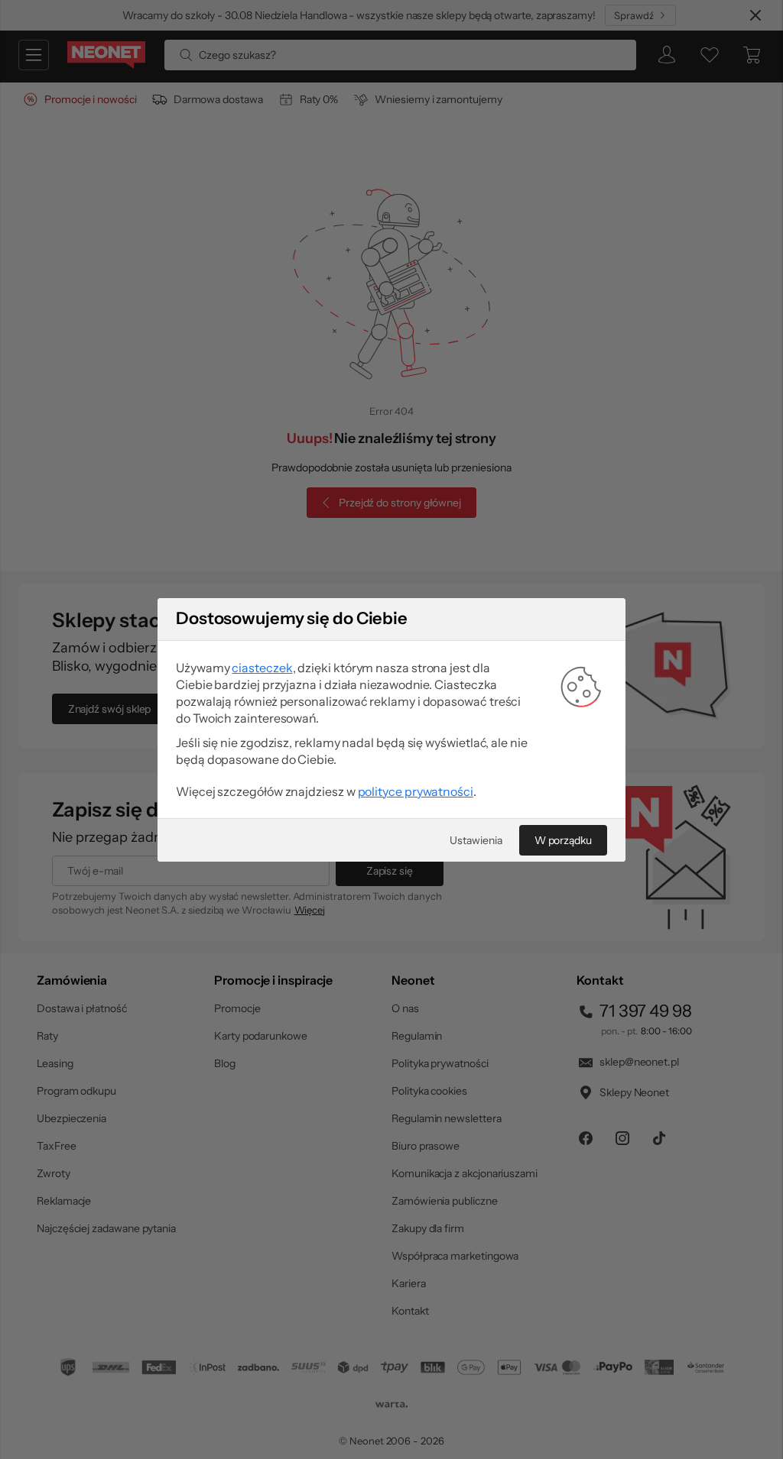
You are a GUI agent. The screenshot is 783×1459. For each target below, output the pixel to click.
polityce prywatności (415, 791)
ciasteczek (262, 667)
